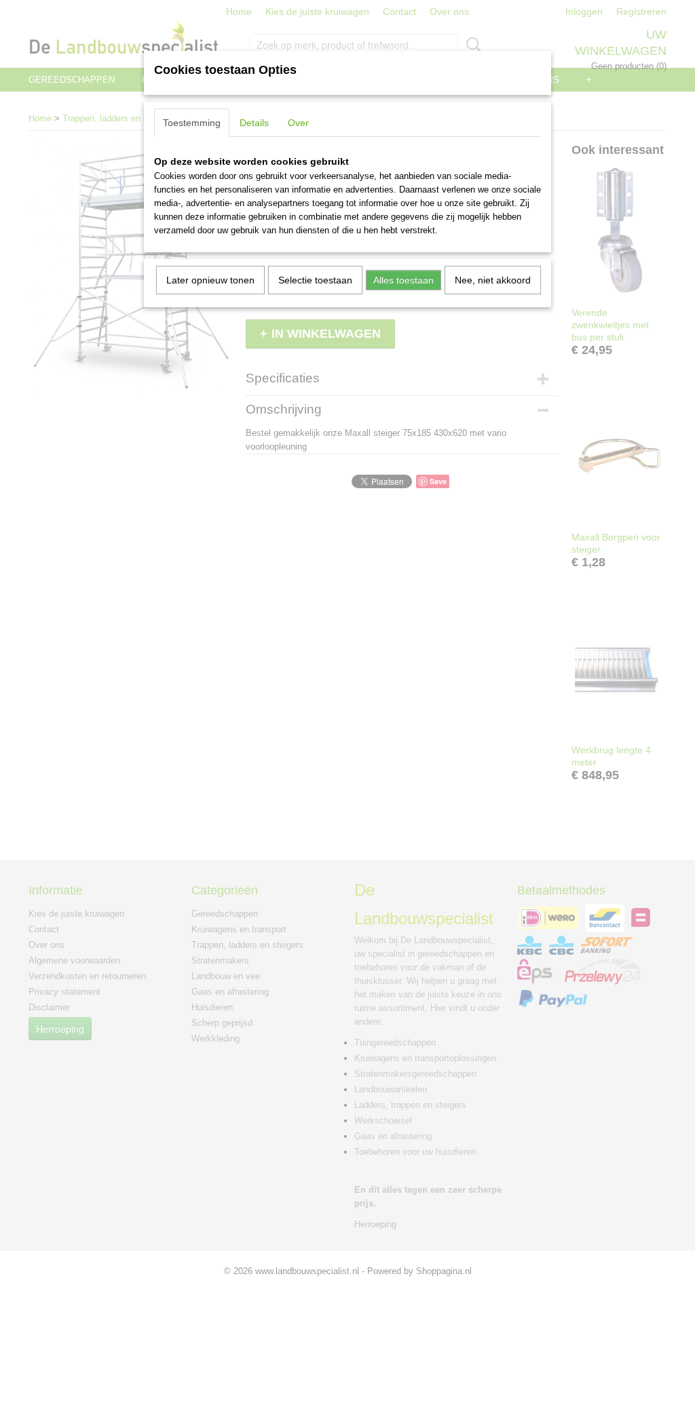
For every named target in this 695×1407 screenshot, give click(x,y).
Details (254, 122)
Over (298, 122)
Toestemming (192, 122)
